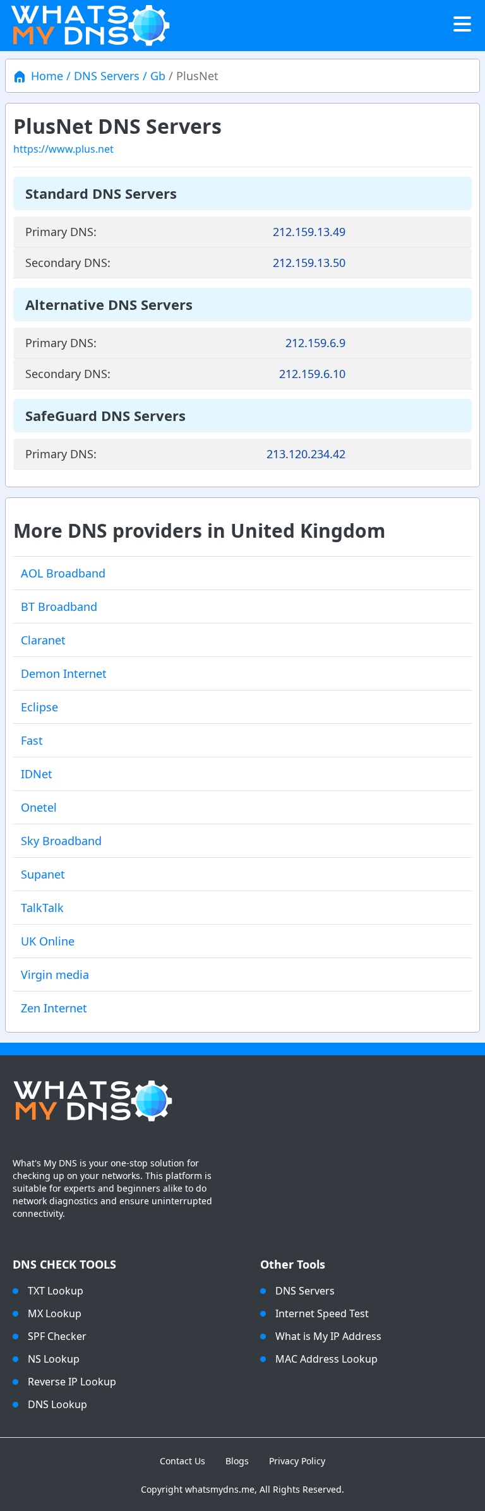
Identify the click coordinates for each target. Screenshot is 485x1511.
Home (47, 75)
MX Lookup (54, 1313)
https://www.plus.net (63, 149)
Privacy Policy (297, 1461)
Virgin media (55, 974)
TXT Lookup (55, 1291)
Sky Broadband (61, 840)
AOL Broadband (63, 573)
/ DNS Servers (101, 75)
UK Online (48, 941)
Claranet (43, 640)
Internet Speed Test (322, 1313)
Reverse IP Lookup (72, 1382)
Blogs (237, 1461)
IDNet (36, 773)
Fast (32, 740)
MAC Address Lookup (326, 1359)
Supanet (43, 874)
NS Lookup (54, 1359)
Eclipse (39, 706)
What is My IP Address (328, 1336)
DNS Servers (305, 1291)
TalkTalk (42, 907)
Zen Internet (54, 1008)
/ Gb (152, 75)
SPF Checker (57, 1336)
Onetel (39, 807)
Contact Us (182, 1461)
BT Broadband (59, 606)
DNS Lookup (57, 1404)
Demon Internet (64, 673)
